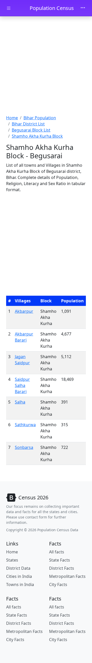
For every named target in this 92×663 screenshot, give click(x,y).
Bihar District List (28, 124)
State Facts (59, 560)
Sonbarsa (24, 447)
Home (12, 118)
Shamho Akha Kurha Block (37, 136)
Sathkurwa (25, 424)
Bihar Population (40, 118)
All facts (56, 552)
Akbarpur (24, 311)
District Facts (61, 568)
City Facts (58, 584)
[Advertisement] (46, 66)
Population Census (52, 8)
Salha (20, 402)
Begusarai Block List (31, 130)
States (12, 560)
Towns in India (20, 584)
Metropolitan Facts (67, 576)
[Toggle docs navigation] (8, 8)
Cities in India (19, 576)
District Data (18, 568)
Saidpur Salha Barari (22, 385)
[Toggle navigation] (83, 8)
